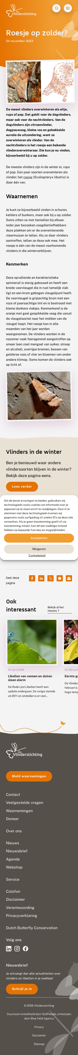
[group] (32, 661)
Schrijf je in (22, 989)
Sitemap (39, 1044)
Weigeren (39, 549)
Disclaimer (39, 1035)
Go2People (49, 1014)
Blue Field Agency (42, 1018)
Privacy (39, 1027)
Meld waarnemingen (29, 776)
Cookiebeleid (37, 555)
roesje (27, 177)
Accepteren (39, 538)
